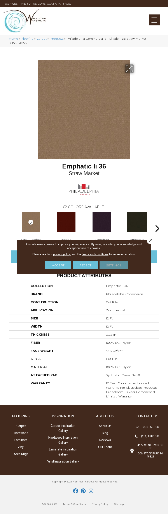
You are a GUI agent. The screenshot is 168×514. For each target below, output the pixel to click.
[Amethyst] (101, 222)
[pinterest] (83, 491)
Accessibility (49, 504)
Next (157, 222)
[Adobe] (66, 222)
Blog (105, 433)
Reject (85, 265)
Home (13, 38)
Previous (11, 222)
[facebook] (76, 491)
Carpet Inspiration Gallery (63, 428)
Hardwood (21, 433)
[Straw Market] (31, 222)
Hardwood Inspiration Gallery (63, 440)
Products (56, 38)
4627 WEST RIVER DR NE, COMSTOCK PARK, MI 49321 (38, 3)
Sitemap (119, 504)
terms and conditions (95, 254)
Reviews (105, 440)
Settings (113, 265)
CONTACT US (151, 427)
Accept (58, 265)
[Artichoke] (137, 222)
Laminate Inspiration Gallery (63, 452)
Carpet (42, 38)
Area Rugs (21, 454)
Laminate (21, 440)
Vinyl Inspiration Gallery (63, 461)
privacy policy (62, 254)
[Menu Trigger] (154, 19)
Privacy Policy (100, 504)
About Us (105, 426)
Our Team (105, 447)
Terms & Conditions (74, 504)
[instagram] (91, 491)
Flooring (27, 38)
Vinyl (21, 447)
